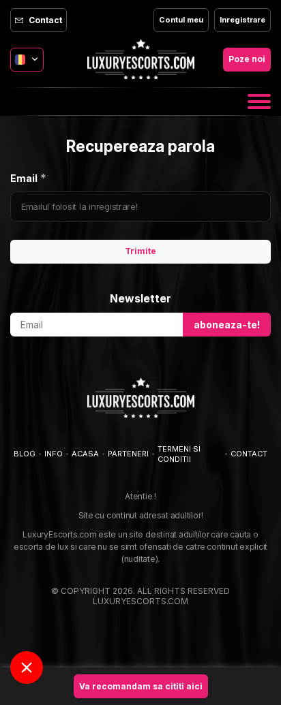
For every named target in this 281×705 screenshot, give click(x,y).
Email (24, 178)
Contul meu (181, 20)
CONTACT (249, 453)
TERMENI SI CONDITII (179, 454)
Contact (45, 20)
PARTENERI (128, 453)
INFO (53, 453)
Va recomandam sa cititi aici (141, 686)
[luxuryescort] (140, 397)
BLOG (24, 453)
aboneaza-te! (227, 324)
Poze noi (246, 59)
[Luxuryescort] (140, 59)
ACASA (85, 453)
